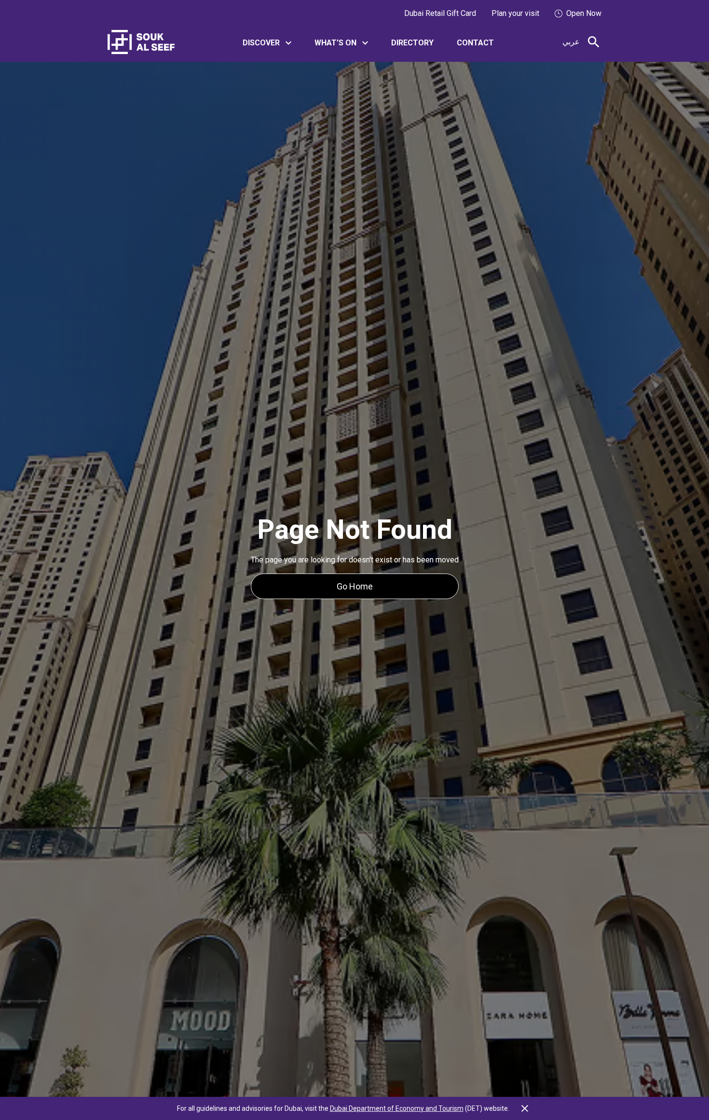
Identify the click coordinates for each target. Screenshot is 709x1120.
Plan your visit (515, 13)
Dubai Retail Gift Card (440, 13)
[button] (267, 42)
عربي (571, 41)
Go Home (355, 586)
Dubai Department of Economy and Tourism (397, 1108)
